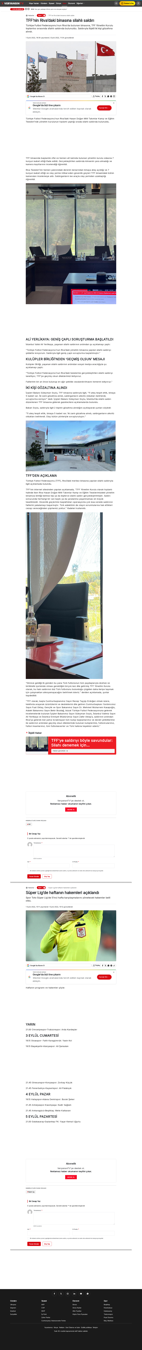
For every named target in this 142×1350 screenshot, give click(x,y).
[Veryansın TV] (13, 3)
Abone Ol (71, 809)
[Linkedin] (74, 1293)
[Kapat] (113, 103)
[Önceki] (26, 9)
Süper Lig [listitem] (30, 1192)
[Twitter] (61, 1293)
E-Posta (76, 862)
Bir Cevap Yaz (34, 834)
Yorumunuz (38, 843)
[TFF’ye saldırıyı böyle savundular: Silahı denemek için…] (71, 746)
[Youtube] (80, 1293)
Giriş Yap (47, 876)
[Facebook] (54, 1293)
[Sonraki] (28, 9)
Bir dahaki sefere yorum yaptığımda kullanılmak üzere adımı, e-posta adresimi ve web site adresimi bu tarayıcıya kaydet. (66, 871)
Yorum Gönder (34, 876)
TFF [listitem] (29, 824)
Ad (28, 862)
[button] (44, 15)
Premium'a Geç (129, 3)
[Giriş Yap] (138, 3)
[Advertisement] (71, 140)
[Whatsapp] (87, 1293)
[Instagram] (67, 1293)
